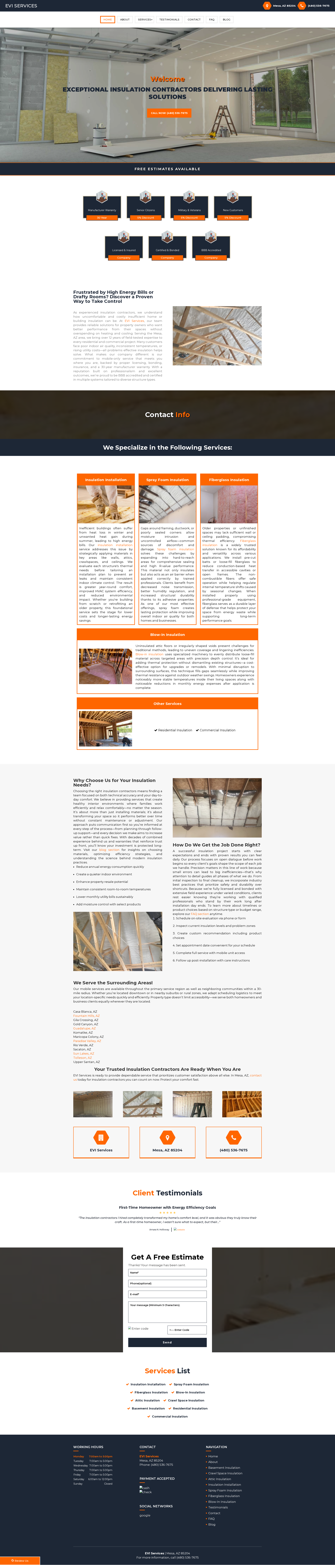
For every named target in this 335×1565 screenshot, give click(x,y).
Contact (194, 19)
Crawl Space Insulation (225, 1473)
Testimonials (169, 19)
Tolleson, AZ (82, 1057)
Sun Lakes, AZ (83, 1053)
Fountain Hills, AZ (86, 1016)
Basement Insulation (224, 1467)
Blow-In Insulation (222, 1501)
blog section (109, 850)
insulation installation (115, 545)
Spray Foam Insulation (225, 1490)
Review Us (21, 1560)
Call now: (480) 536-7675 (169, 113)
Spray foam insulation (175, 549)
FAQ (211, 19)
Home (107, 19)
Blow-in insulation (149, 654)
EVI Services (134, 321)
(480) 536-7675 (318, 5)
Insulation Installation (224, 1484)
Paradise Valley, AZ (87, 1041)
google (145, 1515)
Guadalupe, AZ (84, 1028)
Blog (226, 19)
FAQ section (200, 914)
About (125, 19)
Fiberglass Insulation (224, 1496)
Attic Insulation (219, 1479)
